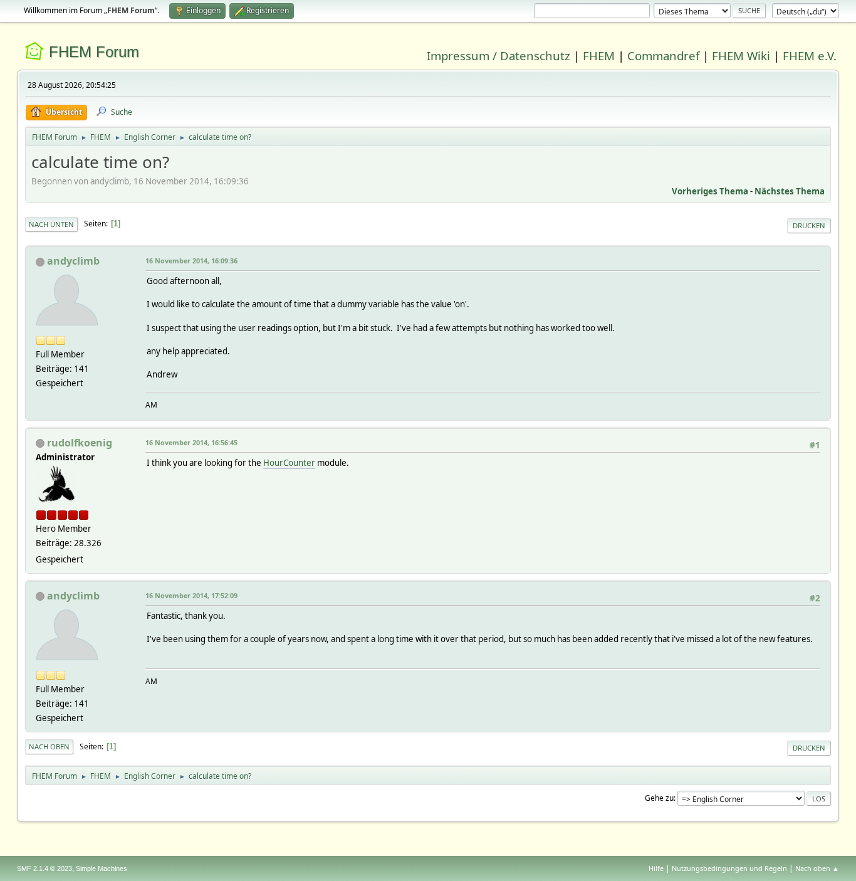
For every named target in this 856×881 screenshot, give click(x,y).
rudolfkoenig (79, 443)
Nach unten (51, 224)
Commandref (663, 55)
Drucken (809, 225)
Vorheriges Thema (710, 191)
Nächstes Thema (789, 191)
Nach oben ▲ (817, 868)
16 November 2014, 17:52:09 (191, 595)
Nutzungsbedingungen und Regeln (729, 868)
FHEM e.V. (810, 55)
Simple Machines (101, 868)
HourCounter (289, 462)
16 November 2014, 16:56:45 (191, 442)
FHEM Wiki (741, 55)
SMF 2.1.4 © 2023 (44, 868)
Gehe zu (659, 798)
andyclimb (73, 261)
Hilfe (656, 868)
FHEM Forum (94, 51)
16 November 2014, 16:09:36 (191, 260)
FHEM (599, 55)
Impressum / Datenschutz (498, 55)
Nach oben (49, 746)
